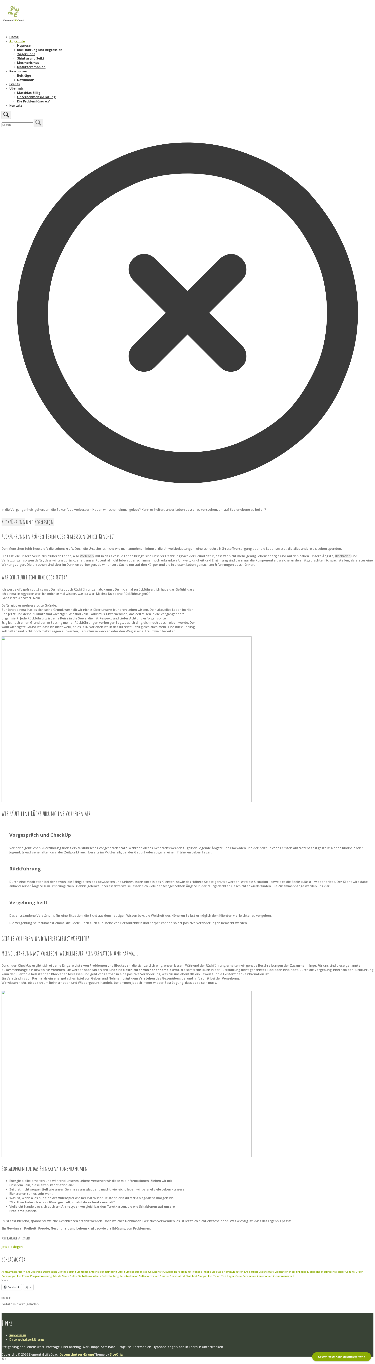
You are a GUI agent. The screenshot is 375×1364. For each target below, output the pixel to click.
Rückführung (13, 522)
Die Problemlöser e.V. (33, 101)
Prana (25, 1276)
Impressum (17, 1335)
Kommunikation (233, 1271)
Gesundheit (155, 1271)
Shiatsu (164, 1276)
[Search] (38, 123)
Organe (350, 1271)
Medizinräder (297, 1271)
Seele (65, 1276)
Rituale (57, 1276)
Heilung (186, 1271)
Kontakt (15, 105)
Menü (6, 29)
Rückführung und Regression (39, 50)
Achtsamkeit (9, 1271)
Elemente (82, 1271)
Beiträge (24, 75)
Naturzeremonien (31, 67)
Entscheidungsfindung (103, 1271)
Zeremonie (249, 1276)
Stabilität (191, 1276)
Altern (21, 1271)
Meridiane (313, 1271)
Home (14, 37)
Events (14, 84)
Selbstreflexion (129, 1276)
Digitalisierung (67, 1271)
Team (216, 1276)
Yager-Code (234, 1276)
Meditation (281, 1271)
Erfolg (121, 1271)
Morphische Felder (333, 1271)
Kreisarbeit (251, 1271)
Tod (223, 1276)
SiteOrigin (117, 1354)
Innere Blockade (213, 1271)
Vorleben (87, 556)
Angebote (17, 41)
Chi (28, 1271)
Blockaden (343, 556)
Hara (177, 1271)
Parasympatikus (11, 1276)
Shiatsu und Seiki (30, 58)
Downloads (25, 80)
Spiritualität (177, 1276)
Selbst (74, 1276)
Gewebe (168, 1271)
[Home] (14, 21)
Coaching (36, 1271)
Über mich (17, 88)
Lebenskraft (266, 1271)
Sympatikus (205, 1276)
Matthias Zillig (28, 93)
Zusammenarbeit (283, 1276)
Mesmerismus (28, 63)
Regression (44, 522)
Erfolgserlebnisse (136, 1271)
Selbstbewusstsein (89, 1276)
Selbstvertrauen (149, 1276)
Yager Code (26, 54)
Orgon (359, 1271)
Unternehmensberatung (36, 97)
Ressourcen (18, 71)
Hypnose (24, 45)
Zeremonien (264, 1276)
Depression (50, 1271)
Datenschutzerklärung (26, 1339)
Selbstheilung (110, 1276)
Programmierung (41, 1276)
